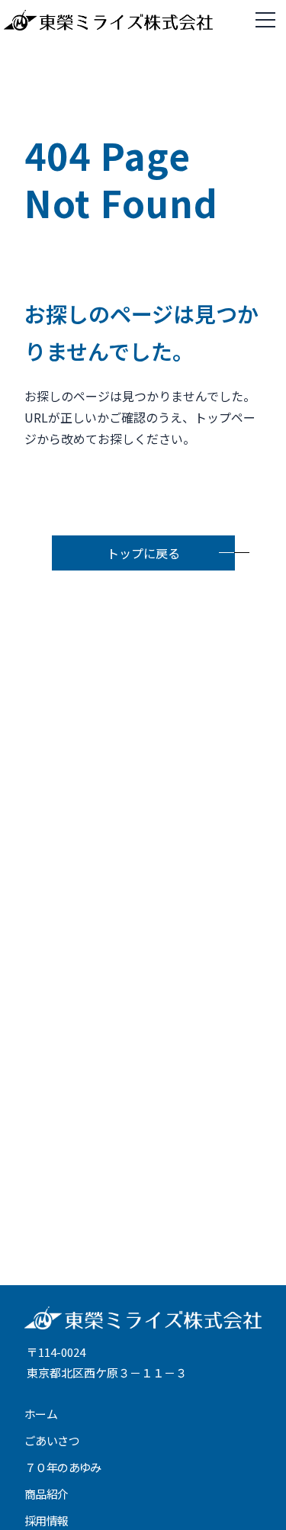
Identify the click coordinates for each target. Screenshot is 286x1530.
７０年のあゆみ (62, 1467)
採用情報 (46, 1520)
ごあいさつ (51, 1440)
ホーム (40, 1413)
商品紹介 (46, 1493)
